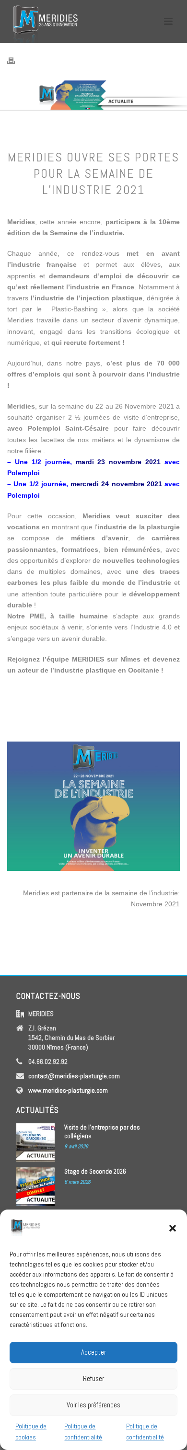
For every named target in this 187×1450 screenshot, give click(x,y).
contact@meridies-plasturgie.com (74, 1076)
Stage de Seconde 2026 (95, 1171)
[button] (172, 1228)
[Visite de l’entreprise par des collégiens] (35, 1142)
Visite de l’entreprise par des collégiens (102, 1131)
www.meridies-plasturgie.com (68, 1090)
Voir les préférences (93, 1404)
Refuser (93, 1378)
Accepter (93, 1352)
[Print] (15, 60)
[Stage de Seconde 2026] (35, 1186)
